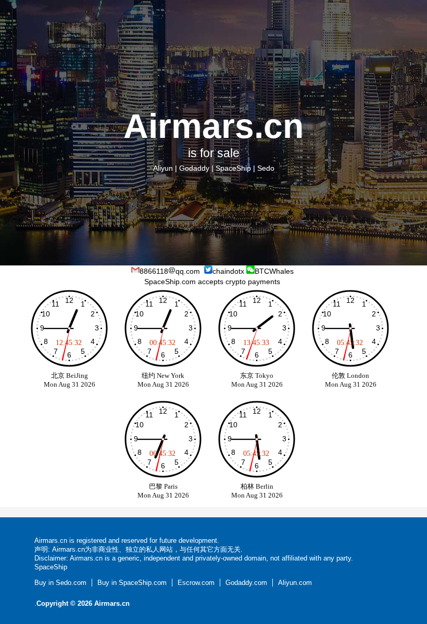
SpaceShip (233, 168)
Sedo (265, 168)
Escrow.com (196, 583)
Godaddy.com (246, 583)
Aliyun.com (295, 583)
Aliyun (163, 168)
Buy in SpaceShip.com (132, 583)
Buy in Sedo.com (60, 583)
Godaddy (194, 168)
